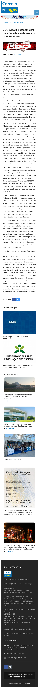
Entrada (5, 22)
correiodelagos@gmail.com (16, 658)
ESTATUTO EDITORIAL (15, 675)
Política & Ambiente (16, 22)
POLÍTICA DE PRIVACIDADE (16, 677)
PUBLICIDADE (28, 675)
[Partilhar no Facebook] (13, 299)
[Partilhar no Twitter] (18, 299)
